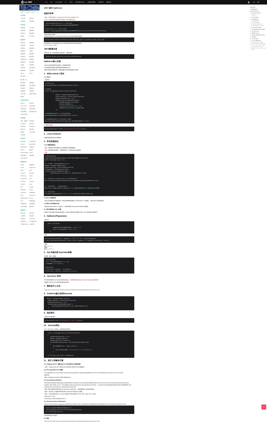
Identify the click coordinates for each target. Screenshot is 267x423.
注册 (258, 2)
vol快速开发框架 (91, 2)
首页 (46, 2)
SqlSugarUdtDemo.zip (49, 249)
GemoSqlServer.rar (49, 246)
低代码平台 (101, 2)
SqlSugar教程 (58, 2)
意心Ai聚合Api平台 (80, 2)
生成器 (71, 2)
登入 (254, 2)
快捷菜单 (264, 407)
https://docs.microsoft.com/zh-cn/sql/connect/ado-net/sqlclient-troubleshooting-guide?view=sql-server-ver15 (72, 289)
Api (65, 2)
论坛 (51, 2)
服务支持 (109, 2)
